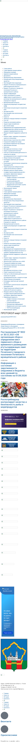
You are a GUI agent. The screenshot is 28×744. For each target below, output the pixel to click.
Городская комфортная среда (12, 142)
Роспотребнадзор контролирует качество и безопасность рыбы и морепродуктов (14, 403)
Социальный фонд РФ (13, 181)
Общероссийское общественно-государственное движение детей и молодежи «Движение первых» (14, 172)
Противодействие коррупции (12, 83)
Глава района (8, 68)
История (5, 44)
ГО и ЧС (6, 120)
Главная (5, 41)
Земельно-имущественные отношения (15, 118)
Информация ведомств (10, 175)
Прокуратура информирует (15, 183)
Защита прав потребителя (11, 124)
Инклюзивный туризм (10, 188)
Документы (7, 75)
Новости (5, 42)
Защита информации (10, 93)
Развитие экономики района (12, 122)
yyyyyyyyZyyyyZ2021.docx (8, 316)
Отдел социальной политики (12, 150)
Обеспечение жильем (10, 145)
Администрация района (11, 74)
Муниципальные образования (12, 77)
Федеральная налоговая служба (16, 184)
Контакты (6, 46)
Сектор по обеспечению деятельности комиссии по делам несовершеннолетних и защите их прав (15, 154)
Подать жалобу (8, 632)
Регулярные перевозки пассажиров (14, 143)
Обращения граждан (10, 72)
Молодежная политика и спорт (13, 149)
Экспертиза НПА (9, 111)
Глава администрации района (13, 70)
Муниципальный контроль (11, 102)
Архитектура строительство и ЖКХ (14, 140)
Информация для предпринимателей (15, 127)
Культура (6, 147)
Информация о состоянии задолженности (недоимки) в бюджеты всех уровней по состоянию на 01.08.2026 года (14, 370)
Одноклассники (9, 735)
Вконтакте (6, 721)
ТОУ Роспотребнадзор (13, 186)
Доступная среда (9, 125)
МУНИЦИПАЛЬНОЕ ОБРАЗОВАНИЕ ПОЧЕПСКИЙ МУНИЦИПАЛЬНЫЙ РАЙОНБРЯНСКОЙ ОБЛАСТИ (12, 37)
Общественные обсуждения (12, 158)
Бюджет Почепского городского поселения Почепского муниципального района (13, 90)
